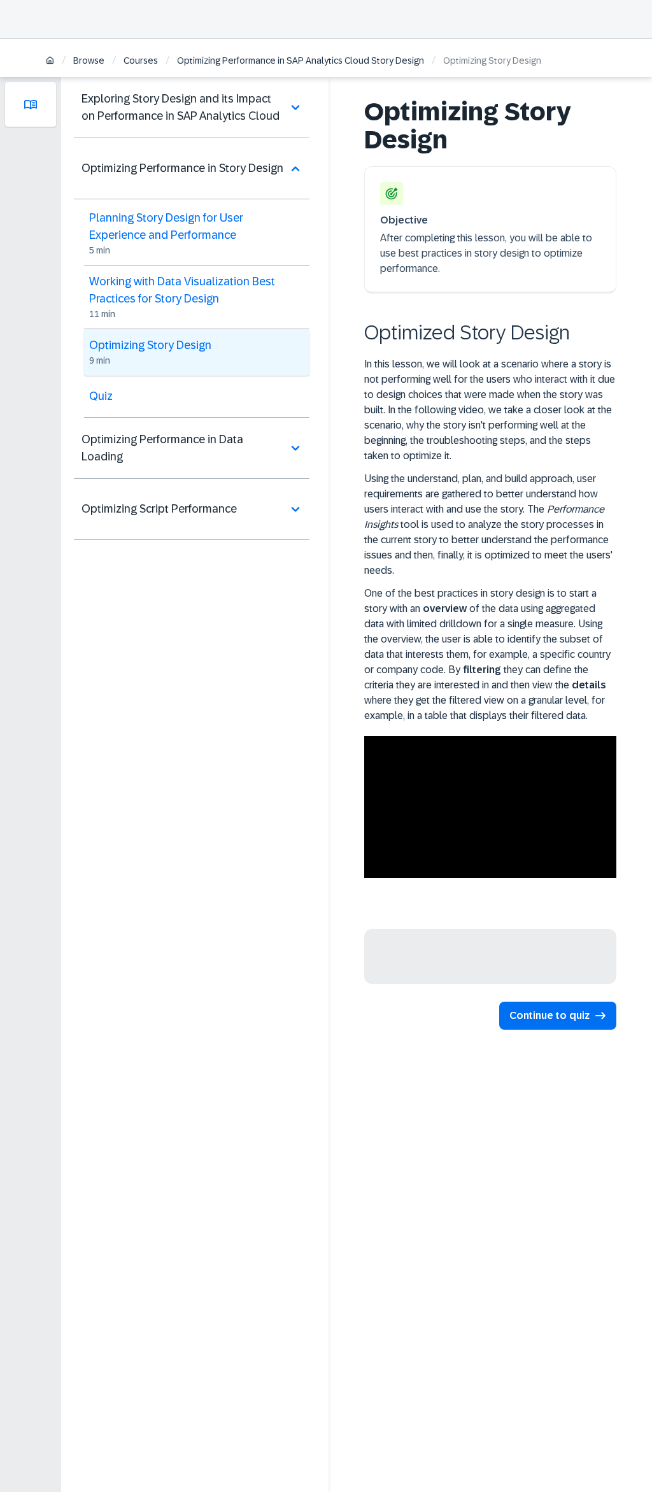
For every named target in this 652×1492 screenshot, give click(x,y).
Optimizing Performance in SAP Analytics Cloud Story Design (300, 60)
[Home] (50, 61)
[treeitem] (191, 107)
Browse (88, 60)
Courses (141, 60)
